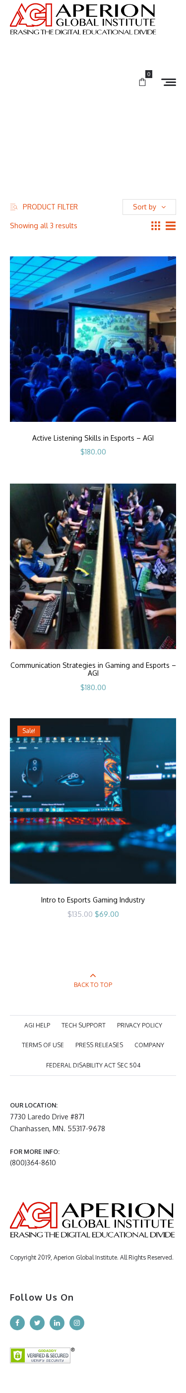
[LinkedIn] (57, 1322)
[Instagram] (76, 1322)
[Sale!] (93, 800)
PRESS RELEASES (99, 1045)
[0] (142, 82)
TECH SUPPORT (84, 1025)
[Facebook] (17, 1322)
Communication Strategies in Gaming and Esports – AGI (93, 669)
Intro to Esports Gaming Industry (93, 900)
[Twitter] (37, 1322)
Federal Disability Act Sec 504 (93, 1065)
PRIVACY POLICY (139, 1025)
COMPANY (149, 1045)
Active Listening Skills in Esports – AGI (93, 438)
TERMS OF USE (43, 1045)
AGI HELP (37, 1025)
